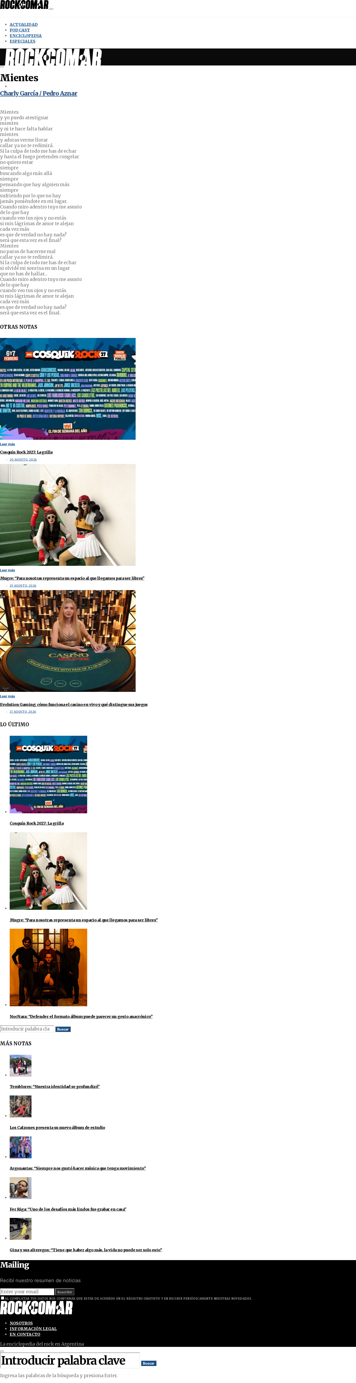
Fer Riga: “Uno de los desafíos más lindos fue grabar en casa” (68, 1209)
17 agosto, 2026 (23, 711)
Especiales (22, 41)
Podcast (20, 30)
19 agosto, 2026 (23, 585)
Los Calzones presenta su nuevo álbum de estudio (57, 1127)
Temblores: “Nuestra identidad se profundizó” (55, 1086)
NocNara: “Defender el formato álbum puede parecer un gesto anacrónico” (81, 1016)
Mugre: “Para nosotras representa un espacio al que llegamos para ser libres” (72, 578)
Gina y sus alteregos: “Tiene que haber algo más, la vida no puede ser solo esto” (86, 1249)
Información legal (33, 1328)
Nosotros (21, 1323)
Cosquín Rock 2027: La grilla (26, 452)
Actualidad (24, 24)
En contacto (25, 1334)
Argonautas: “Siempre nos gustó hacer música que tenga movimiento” (78, 1168)
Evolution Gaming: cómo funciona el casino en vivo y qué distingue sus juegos (73, 704)
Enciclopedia (26, 35)
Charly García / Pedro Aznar (38, 93)
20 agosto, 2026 (23, 459)
